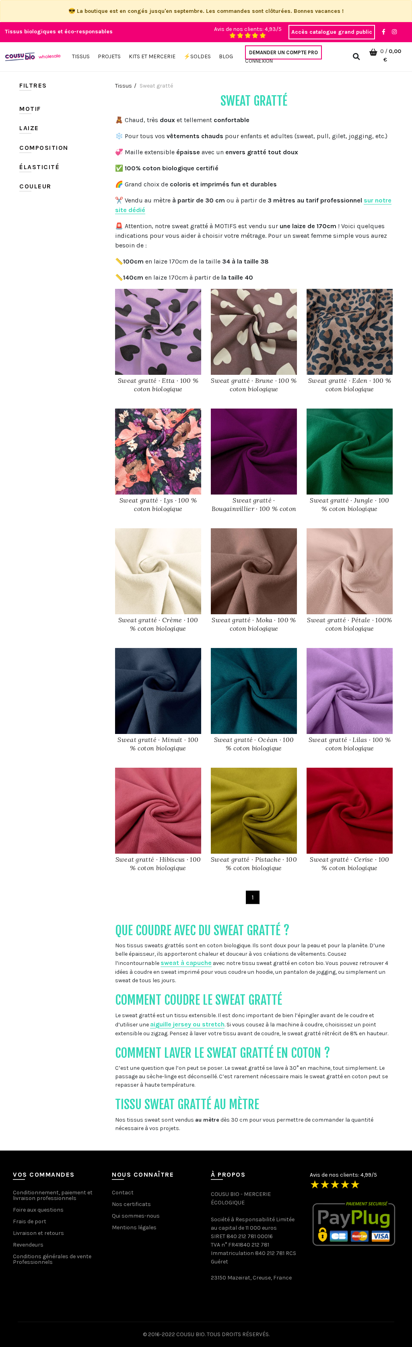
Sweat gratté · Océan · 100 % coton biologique (254, 744)
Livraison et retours (38, 1233)
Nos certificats (131, 1204)
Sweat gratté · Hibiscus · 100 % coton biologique (158, 863)
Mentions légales (134, 1227)
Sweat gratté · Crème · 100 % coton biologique (158, 624)
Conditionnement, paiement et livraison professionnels (53, 1195)
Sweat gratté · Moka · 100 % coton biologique (254, 624)
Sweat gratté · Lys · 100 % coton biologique (158, 504)
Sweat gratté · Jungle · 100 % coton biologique (349, 504)
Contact (123, 1192)
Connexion (259, 61)
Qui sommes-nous (136, 1215)
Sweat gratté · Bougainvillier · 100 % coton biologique (254, 508)
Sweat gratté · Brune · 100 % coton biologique (254, 384)
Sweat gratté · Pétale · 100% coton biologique (349, 624)
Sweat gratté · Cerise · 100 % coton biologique (349, 863)
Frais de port (29, 1221)
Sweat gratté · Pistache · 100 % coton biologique (254, 863)
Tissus (123, 85)
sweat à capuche (186, 963)
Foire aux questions (38, 1209)
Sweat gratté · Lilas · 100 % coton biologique (350, 744)
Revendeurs (28, 1244)
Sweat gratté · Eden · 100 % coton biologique (349, 384)
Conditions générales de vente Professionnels (52, 1259)
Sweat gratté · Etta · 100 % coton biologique (158, 384)
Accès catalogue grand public (331, 32)
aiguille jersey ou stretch (187, 1024)
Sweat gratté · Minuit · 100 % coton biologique (157, 744)
